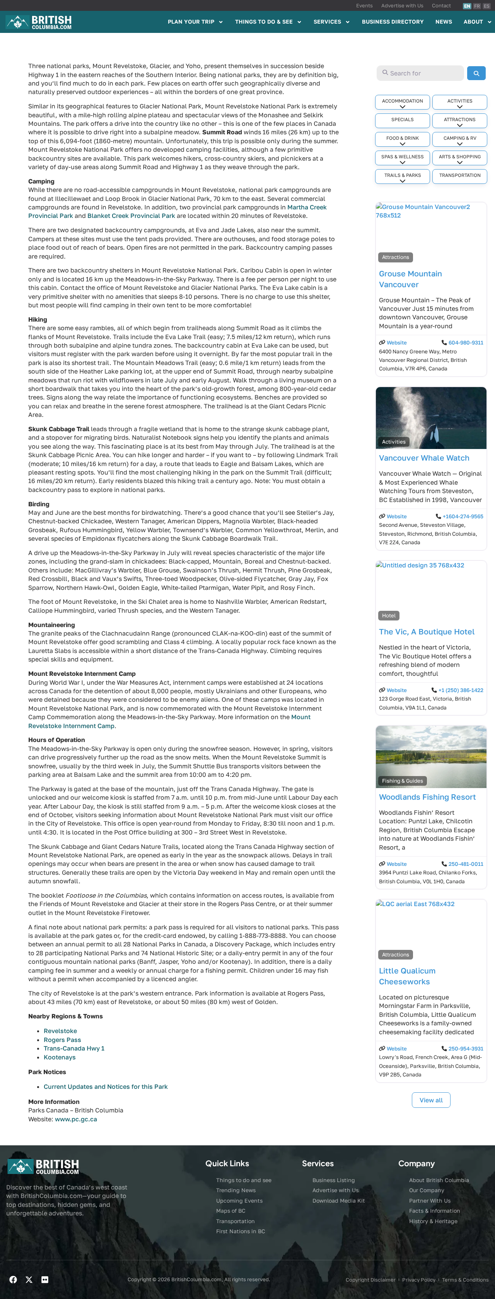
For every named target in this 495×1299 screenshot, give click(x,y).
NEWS (443, 21)
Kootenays (60, 1057)
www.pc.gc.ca (76, 1119)
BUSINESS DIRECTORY (393, 21)
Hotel (389, 615)
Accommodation (402, 101)
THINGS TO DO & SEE (264, 21)
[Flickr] (45, 1280)
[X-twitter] (29, 1280)
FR (477, 6)
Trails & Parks (402, 175)
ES (487, 6)
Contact (441, 5)
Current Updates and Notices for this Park (106, 1086)
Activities (460, 101)
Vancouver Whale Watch (424, 457)
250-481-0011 (466, 864)
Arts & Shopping (460, 156)
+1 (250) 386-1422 (461, 690)
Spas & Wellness (402, 156)
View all (431, 1100)
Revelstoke (60, 1031)
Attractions (460, 119)
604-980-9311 (466, 342)
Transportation (460, 175)
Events (364, 5)
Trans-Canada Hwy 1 (74, 1048)
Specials (402, 119)
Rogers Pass (62, 1040)
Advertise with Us (402, 5)
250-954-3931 (466, 1048)
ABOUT (473, 21)
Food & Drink (402, 138)
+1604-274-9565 (463, 516)
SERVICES (327, 21)
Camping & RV (460, 138)
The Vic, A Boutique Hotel (427, 631)
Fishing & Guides (402, 781)
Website (397, 342)
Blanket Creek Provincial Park (131, 215)
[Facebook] (13, 1280)
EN (467, 6)
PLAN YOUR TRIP (191, 21)
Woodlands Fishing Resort (427, 796)
